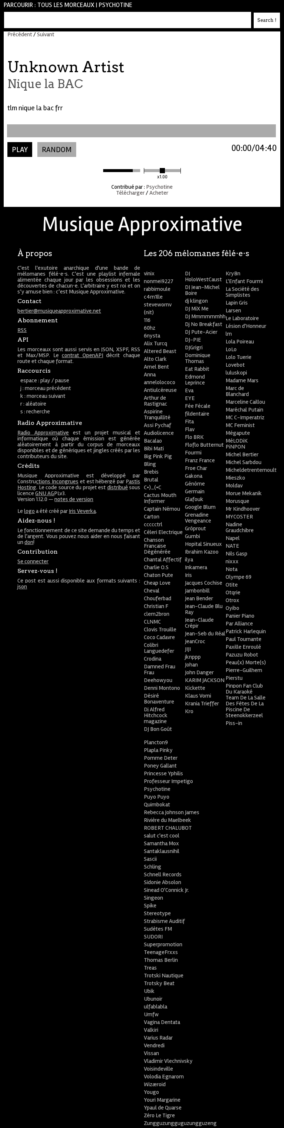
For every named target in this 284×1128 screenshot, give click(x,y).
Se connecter (32, 561)
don (28, 542)
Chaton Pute (158, 575)
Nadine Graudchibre (240, 527)
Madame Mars (242, 380)
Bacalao (153, 440)
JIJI (188, 649)
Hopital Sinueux (203, 544)
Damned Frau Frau (159, 669)
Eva (189, 390)
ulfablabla (155, 1006)
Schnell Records (163, 874)
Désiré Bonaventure (159, 698)
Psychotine (115, 5)
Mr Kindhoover (243, 509)
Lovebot (235, 365)
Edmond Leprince (195, 379)
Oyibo (232, 608)
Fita (189, 421)
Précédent (19, 34)
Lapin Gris (237, 302)
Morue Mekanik (244, 493)
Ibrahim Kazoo (202, 551)
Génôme (195, 483)
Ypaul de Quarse (163, 1107)
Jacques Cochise (203, 583)
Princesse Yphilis (163, 773)
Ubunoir (153, 999)
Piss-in (234, 723)
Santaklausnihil (161, 851)
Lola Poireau (240, 341)
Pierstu (234, 678)
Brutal (151, 479)
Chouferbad (157, 598)
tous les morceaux (65, 5)
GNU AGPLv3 (50, 493)
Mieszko (235, 477)
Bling (150, 464)
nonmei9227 (158, 281)
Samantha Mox (161, 843)
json (22, 586)
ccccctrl (153, 524)
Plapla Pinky (158, 750)
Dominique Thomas (197, 358)
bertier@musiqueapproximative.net (59, 311)
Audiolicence (159, 433)
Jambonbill (197, 590)
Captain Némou (162, 509)
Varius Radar (158, 1037)
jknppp (193, 657)
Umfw (151, 1014)
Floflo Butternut (204, 445)
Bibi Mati (154, 448)
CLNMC (152, 621)
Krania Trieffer (202, 703)
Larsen (233, 310)
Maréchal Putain (244, 409)
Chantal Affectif (163, 559)
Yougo (151, 1092)
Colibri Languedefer (159, 648)
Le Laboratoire (242, 318)
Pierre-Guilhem (244, 670)
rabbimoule (157, 289)
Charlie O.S (156, 567)
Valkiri (151, 1030)
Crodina (152, 658)
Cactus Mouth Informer (160, 498)
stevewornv (158, 304)
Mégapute (238, 433)
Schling (152, 866)
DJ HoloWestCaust (203, 276)
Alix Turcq (155, 343)
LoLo (231, 349)
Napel (233, 538)
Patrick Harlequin (246, 631)
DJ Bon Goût (158, 729)
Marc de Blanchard (237, 391)
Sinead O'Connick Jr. (166, 890)
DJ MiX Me (197, 308)
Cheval (151, 590)
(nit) (149, 312)
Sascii (150, 859)
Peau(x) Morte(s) (246, 662)
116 (147, 320)
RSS (22, 330)
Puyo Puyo (156, 796)
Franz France (200, 460)
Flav (190, 429)
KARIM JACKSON (204, 680)
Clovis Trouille (160, 629)
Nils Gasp (236, 553)
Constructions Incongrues (47, 481)
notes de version (73, 499)
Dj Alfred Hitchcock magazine (156, 715)
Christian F (156, 606)
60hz (149, 328)
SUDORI (153, 936)
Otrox (232, 600)
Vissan (151, 1053)
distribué (117, 487)
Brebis (151, 472)
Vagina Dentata (162, 1022)
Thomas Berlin (161, 960)
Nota (231, 569)
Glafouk (194, 499)
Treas (150, 967)
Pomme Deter (161, 758)
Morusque (237, 501)
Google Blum (200, 507)
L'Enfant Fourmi (244, 281)
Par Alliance (239, 623)
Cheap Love (157, 583)
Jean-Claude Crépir (199, 623)
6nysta (152, 335)
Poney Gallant (160, 765)
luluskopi (236, 372)
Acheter (158, 193)
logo (29, 511)
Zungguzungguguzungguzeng (180, 1123)
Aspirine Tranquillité (157, 414)
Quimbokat (157, 804)
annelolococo (159, 382)
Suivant (45, 34)
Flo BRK (194, 437)
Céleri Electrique (163, 532)
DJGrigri (194, 347)
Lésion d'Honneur (246, 326)
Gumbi (192, 536)
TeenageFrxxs (161, 952)
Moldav (234, 485)
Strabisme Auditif (164, 921)
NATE (232, 546)
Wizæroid (155, 1084)
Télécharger (130, 193)
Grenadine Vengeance (198, 517)
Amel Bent (156, 366)
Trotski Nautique (163, 975)
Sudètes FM (158, 929)
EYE (190, 398)
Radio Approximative (43, 432)
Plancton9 (156, 742)
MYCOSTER (239, 516)
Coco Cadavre (159, 637)
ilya (189, 559)
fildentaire (197, 413)
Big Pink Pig (158, 456)
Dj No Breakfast (203, 324)
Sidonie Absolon (162, 882)
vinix (149, 273)
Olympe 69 (238, 577)
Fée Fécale (197, 406)
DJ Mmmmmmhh (205, 316)
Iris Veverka (82, 511)
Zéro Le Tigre (159, 1115)
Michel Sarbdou (243, 462)
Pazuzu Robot (242, 654)
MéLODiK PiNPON (237, 443)
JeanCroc (195, 641)
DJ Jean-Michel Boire (202, 290)
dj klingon (196, 301)
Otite (232, 584)
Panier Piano (240, 616)
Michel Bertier (242, 454)
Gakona (193, 476)
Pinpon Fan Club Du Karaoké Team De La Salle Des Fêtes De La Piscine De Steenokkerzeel (246, 700)
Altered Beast (160, 351)
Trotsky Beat (159, 983)
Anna (150, 374)
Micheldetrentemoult (251, 470)
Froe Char (196, 468)
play (20, 149)
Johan (191, 664)
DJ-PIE (193, 339)
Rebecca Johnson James (171, 812)
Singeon (153, 898)
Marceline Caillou (245, 402)
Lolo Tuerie (238, 357)
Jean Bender (199, 598)
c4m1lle (153, 297)
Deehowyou (158, 680)
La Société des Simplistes (242, 292)
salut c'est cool (161, 835)
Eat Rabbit (197, 369)
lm (229, 334)
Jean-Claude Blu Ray (204, 609)
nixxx (232, 561)
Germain (194, 491)
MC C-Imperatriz (245, 417)
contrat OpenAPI (82, 355)
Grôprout (195, 528)
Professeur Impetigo (168, 781)
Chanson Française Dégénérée (157, 545)
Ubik (149, 991)
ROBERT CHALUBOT (168, 828)
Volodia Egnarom (164, 1076)
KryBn (233, 273)
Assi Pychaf (157, 425)
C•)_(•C (152, 487)
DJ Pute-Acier (201, 332)
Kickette (195, 688)
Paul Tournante (243, 639)
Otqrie (233, 592)
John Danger (199, 672)
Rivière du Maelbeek (167, 820)
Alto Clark (155, 359)
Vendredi (154, 1045)
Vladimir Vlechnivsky (168, 1061)
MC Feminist (240, 425)
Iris (188, 575)
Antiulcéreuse (160, 390)
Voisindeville (158, 1068)
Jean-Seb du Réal (205, 633)
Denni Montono (162, 688)
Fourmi (193, 452)
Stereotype (157, 913)
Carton (151, 516)
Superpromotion (163, 944)
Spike (150, 905)
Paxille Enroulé (243, 647)
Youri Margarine (162, 1100)
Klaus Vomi (198, 695)
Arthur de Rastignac (155, 400)
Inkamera (196, 567)
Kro (189, 711)
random (57, 149)
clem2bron (156, 614)
